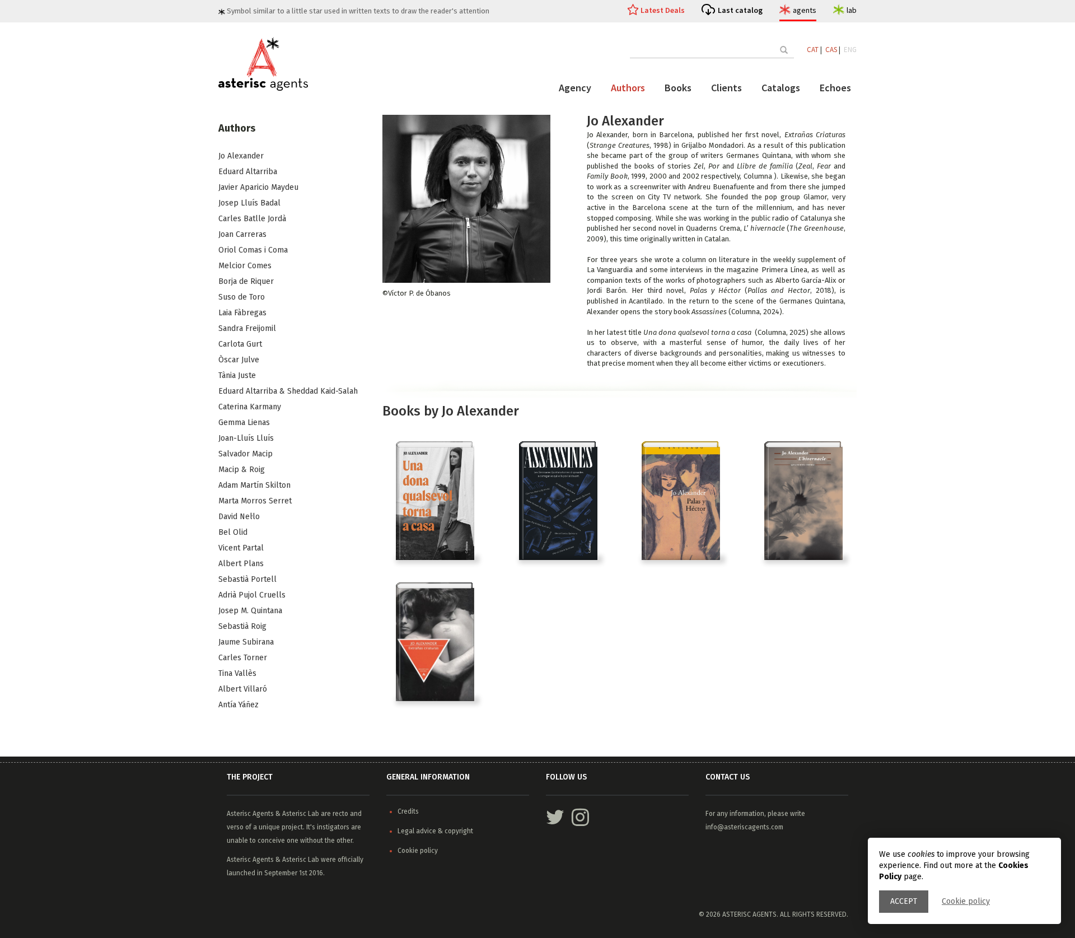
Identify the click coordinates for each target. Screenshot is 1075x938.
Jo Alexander (241, 156)
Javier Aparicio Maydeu (258, 187)
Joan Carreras (242, 234)
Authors (628, 87)
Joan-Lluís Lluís (246, 438)
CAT (813, 49)
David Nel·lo (239, 516)
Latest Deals (663, 10)
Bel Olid (232, 532)
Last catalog (740, 10)
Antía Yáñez (238, 705)
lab (852, 10)
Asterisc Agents (250, 814)
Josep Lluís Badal (249, 203)
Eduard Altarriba (247, 171)
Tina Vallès (237, 673)
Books (678, 87)
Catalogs (780, 87)
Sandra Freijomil (247, 328)
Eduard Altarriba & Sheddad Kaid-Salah (288, 391)
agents (804, 10)
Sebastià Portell (247, 579)
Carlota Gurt (240, 344)
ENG (850, 49)
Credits (408, 811)
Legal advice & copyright (435, 831)
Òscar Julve (238, 360)
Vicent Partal (241, 548)
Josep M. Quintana (250, 610)
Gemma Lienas (244, 422)
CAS (831, 49)
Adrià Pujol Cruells (252, 595)
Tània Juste (237, 375)
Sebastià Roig (242, 626)
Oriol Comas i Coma (253, 250)
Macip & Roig (241, 469)
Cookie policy (966, 901)
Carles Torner (242, 657)
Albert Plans (241, 563)
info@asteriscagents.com (744, 827)
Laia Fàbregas (242, 313)
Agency (575, 87)
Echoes (835, 87)
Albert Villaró (242, 689)
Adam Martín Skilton (254, 485)
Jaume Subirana (246, 642)
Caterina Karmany (249, 407)
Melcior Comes (245, 265)
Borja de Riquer (246, 281)
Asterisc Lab (300, 814)
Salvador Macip (245, 454)
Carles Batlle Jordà (252, 218)
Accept (903, 901)
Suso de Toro (241, 297)
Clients (726, 87)
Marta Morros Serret (255, 501)
